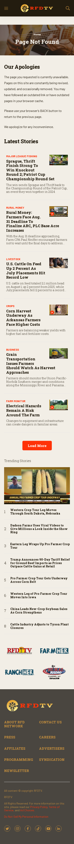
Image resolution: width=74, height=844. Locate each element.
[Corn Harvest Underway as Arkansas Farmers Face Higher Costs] (58, 310)
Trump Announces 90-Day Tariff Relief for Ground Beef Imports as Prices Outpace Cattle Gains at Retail (40, 563)
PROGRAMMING (18, 759)
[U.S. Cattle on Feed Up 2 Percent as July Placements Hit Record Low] (58, 263)
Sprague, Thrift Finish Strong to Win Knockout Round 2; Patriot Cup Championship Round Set (30, 170)
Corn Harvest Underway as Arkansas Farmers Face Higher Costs (23, 317)
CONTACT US (50, 722)
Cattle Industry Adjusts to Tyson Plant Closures (39, 626)
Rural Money (15, 207)
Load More (37, 446)
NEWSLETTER (16, 771)
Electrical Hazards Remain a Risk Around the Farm (23, 410)
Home (37, 34)
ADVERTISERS (51, 748)
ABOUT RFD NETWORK (14, 724)
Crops (10, 306)
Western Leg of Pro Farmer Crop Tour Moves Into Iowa (38, 595)
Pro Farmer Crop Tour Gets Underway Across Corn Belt (39, 580)
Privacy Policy (38, 807)
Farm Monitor (15, 401)
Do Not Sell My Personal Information (26, 816)
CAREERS (47, 737)
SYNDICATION (52, 759)
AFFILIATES (14, 748)
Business (12, 349)
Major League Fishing (21, 156)
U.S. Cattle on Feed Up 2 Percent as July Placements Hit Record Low (25, 270)
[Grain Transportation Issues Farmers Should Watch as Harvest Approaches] (58, 353)
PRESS (9, 737)
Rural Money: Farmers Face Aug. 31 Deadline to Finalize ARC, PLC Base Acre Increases (32, 221)
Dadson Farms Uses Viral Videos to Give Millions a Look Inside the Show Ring (39, 529)
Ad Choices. (27, 810)
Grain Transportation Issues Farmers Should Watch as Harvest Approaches (30, 363)
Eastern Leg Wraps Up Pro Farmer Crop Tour (40, 545)
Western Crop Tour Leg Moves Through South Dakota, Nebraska (35, 511)
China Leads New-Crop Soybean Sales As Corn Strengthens (38, 610)
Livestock (13, 259)
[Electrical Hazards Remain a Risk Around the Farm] (58, 405)
